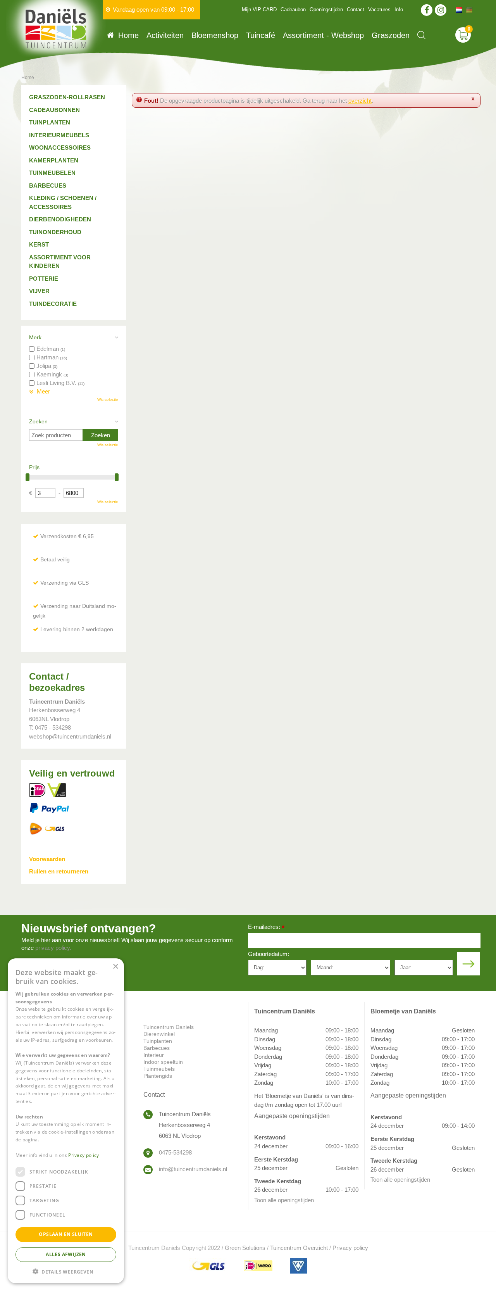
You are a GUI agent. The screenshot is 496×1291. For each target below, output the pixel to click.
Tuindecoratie (53, 303)
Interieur (153, 1055)
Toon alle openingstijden (284, 1200)
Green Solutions (245, 1247)
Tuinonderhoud (55, 232)
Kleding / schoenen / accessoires (62, 202)
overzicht (360, 100)
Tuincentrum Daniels (168, 1027)
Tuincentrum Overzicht (299, 1247)
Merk (35, 337)
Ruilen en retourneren (58, 871)
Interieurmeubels (59, 135)
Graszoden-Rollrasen (67, 97)
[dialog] (66, 1120)
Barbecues (47, 185)
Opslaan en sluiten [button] (66, 1234)
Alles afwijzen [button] (66, 1254)
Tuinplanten (49, 122)
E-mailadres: (266, 927)
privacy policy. (53, 947)
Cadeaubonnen (54, 110)
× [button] (115, 967)
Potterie (43, 278)
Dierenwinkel (159, 1034)
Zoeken (38, 421)
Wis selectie (107, 399)
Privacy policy (350, 1247)
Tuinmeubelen (52, 172)
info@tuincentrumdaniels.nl (193, 1169)
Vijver (39, 291)
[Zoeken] (421, 35)
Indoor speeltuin (163, 1062)
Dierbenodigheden (60, 219)
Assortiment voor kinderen (60, 261)
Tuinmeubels (159, 1069)
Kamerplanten (53, 160)
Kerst (39, 244)
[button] (66, 1271)
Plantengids (157, 1076)
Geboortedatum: (268, 954)
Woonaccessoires (60, 147)
